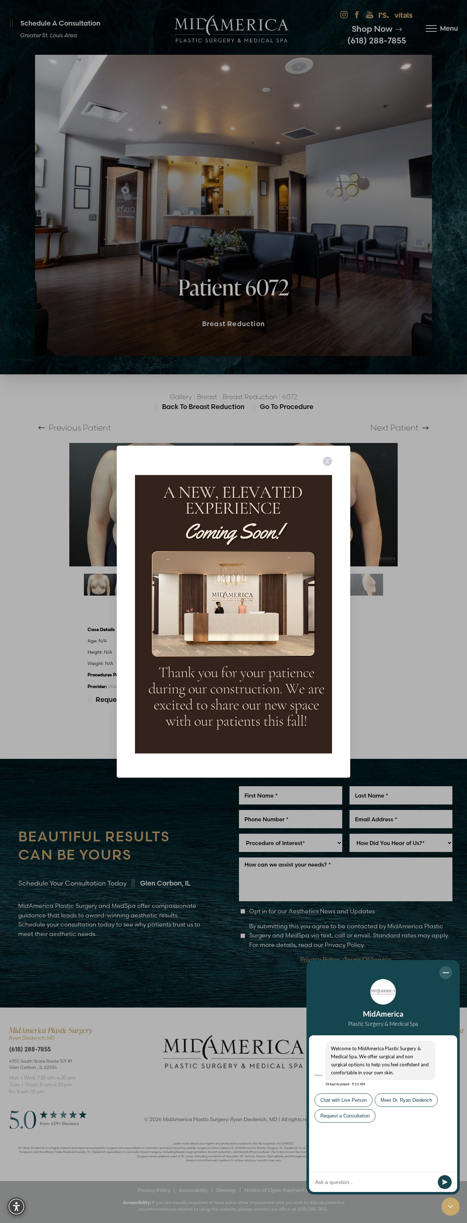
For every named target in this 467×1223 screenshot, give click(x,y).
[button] (16, 1206)
